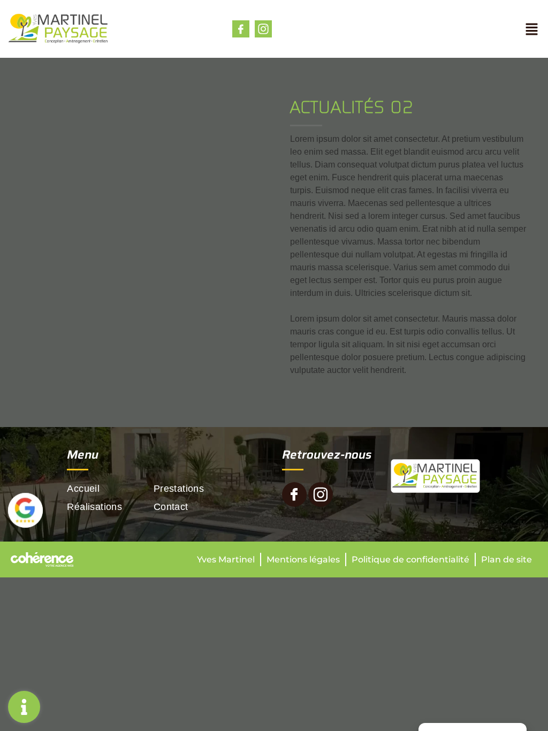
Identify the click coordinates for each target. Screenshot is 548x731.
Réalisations (94, 506)
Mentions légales (303, 559)
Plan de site (506, 559)
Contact (171, 506)
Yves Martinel (226, 559)
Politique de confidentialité (410, 559)
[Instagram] (263, 28)
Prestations (179, 488)
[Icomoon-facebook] (240, 28)
